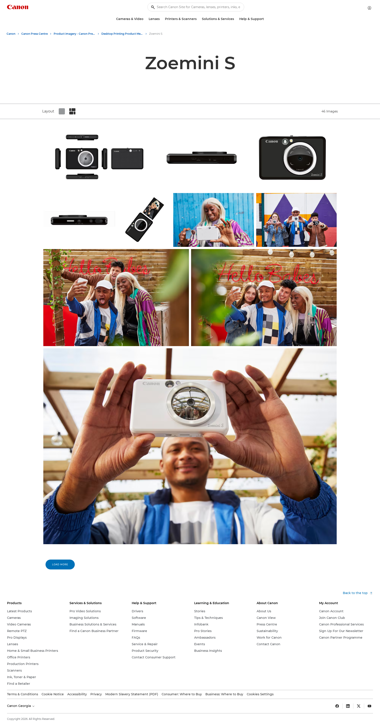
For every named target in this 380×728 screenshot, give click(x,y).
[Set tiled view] (62, 111)
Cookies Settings (260, 694)
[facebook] (337, 706)
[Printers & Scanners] (198, 19)
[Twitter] (358, 706)
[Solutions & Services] (236, 19)
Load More (60, 564)
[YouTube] (369, 706)
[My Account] (369, 7)
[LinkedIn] (348, 706)
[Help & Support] (265, 19)
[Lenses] (161, 19)
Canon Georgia (19, 706)
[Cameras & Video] (145, 19)
